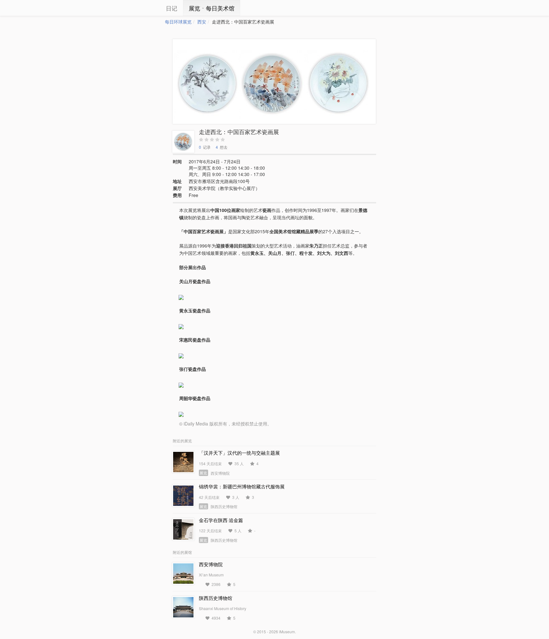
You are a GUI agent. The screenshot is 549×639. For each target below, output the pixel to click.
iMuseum (287, 631)
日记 (171, 8)
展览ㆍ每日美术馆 (211, 8)
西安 (201, 21)
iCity (145, 8)
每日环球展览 (178, 21)
